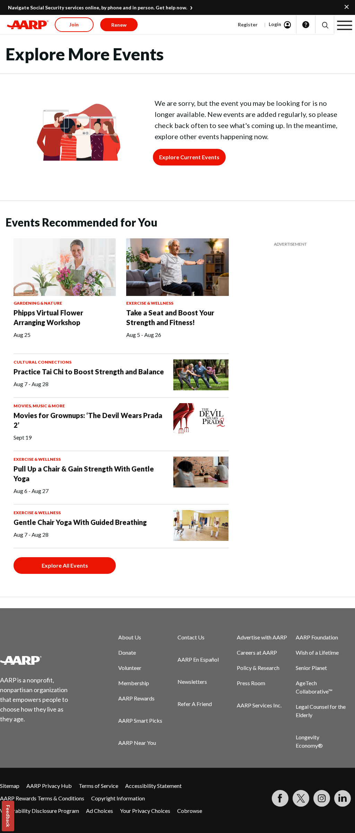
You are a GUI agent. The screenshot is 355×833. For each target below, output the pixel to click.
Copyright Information (118, 798)
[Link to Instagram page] (321, 798)
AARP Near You (137, 742)
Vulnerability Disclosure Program (39, 810)
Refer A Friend (195, 703)
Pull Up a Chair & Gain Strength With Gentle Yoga (84, 474)
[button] (324, 25)
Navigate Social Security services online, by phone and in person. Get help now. (97, 7)
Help (305, 24)
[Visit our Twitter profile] (301, 798)
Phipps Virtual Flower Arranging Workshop (48, 317)
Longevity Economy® (309, 741)
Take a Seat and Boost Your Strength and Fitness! (170, 317)
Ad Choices (99, 810)
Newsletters (192, 681)
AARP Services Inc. (259, 705)
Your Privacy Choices (145, 810)
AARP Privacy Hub (49, 785)
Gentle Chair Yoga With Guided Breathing (80, 522)
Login (275, 24)
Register (248, 24)
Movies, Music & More (39, 405)
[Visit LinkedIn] (342, 798)
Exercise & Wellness (149, 303)
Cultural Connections (42, 362)
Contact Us (191, 637)
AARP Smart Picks (140, 720)
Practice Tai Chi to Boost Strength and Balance (89, 371)
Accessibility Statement (153, 785)
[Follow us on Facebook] (280, 798)
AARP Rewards (136, 698)
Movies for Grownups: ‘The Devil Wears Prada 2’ (88, 420)
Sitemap (9, 785)
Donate (127, 652)
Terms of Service (98, 785)
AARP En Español (198, 659)
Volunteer (129, 667)
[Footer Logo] (38, 660)
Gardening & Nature (38, 303)
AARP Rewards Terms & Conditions (42, 798)
